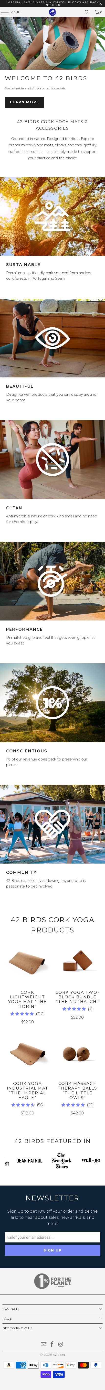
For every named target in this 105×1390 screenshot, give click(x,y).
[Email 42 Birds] (43, 1344)
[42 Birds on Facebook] (52, 1344)
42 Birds (59, 1355)
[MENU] (2, 12)
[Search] (87, 12)
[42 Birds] (52, 12)
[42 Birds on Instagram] (60, 1344)
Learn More (24, 102)
